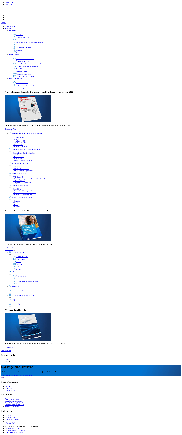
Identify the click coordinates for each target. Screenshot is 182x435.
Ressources (9, 250)
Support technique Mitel (13, 390)
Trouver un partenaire (12, 407)
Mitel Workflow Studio (21, 169)
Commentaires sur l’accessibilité (15, 430)
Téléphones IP (18, 177)
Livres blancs (20, 259)
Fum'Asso (8, 388)
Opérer (15, 205)
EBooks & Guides (22, 257)
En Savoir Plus (10, 248)
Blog (13, 300)
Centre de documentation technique (23, 295)
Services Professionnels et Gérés (22, 197)
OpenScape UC (18, 157)
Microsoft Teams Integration (22, 160)
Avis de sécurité (17, 304)
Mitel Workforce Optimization (23, 171)
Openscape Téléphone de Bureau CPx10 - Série (29, 179)
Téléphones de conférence (22, 183)
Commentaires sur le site (13, 428)
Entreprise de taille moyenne (25, 85)
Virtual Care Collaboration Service (24, 193)
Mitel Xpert (17, 189)
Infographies (20, 264)
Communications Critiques (20, 185)
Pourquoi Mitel (10, 26)
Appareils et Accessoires (20, 173)
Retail (18, 52)
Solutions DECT (19, 181)
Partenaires (8, 4)
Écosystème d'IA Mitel (23, 61)
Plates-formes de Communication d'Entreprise (27, 133)
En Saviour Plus (10, 129)
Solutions (8, 28)
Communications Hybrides (25, 59)
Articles (18, 269)
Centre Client (9, 2)
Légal (7, 421)
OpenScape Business (20, 147)
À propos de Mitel (22, 276)
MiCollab (16, 155)
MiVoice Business (19, 137)
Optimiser (16, 207)
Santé (18, 45)
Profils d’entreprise (15, 78)
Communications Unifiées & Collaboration (26, 149)
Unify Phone (17, 159)
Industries (12, 30)
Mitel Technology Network (14, 403)
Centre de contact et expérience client (28, 64)
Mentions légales (10, 423)
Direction (19, 279)
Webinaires (19, 267)
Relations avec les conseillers (14, 405)
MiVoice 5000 (18, 145)
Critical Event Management (22, 191)
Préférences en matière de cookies (16, 432)
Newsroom (15, 286)
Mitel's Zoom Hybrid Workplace (24, 153)
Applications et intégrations (25, 76)
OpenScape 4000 (19, 141)
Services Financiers (22, 40)
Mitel (13, 272)
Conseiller (16, 201)
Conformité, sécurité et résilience (27, 66)
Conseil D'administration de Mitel (27, 281)
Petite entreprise (21, 88)
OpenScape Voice (19, 139)
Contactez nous (10, 417)
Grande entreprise (22, 83)
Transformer (17, 203)
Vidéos (18, 262)
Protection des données (12, 419)
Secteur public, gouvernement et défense (29, 42)
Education (19, 35)
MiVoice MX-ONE (19, 143)
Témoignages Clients (19, 291)
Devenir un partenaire (12, 399)
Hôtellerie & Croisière (23, 47)
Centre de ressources (18, 252)
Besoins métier (14, 54)
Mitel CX (16, 167)
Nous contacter (6, 351)
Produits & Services (12, 131)
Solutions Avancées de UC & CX (23, 163)
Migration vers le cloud (23, 74)
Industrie (19, 50)
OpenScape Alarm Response (23, 195)
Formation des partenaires (13, 401)
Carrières (19, 284)
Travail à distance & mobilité (25, 69)
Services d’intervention (23, 37)
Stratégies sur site (21, 71)
